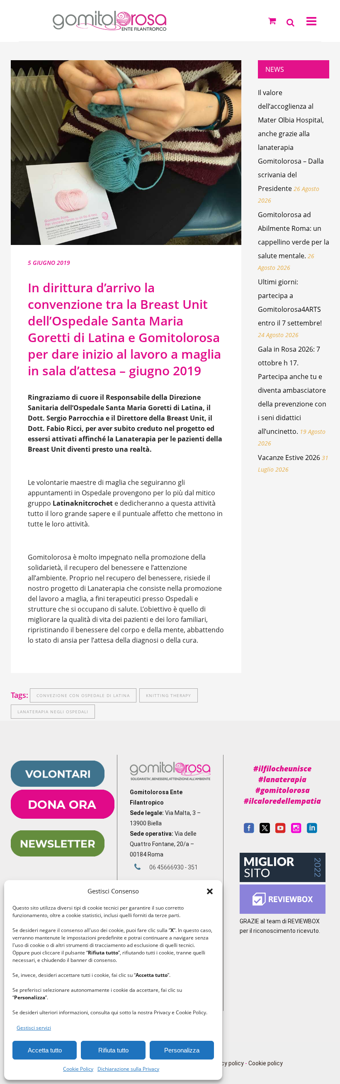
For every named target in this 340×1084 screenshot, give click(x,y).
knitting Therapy (168, 695)
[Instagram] (296, 831)
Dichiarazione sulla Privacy (128, 1068)
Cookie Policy (78, 1068)
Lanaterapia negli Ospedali (52, 712)
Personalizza (181, 1050)
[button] (210, 891)
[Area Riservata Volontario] (57, 784)
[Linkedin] (312, 831)
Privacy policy (226, 1063)
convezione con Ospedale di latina (83, 695)
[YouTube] (280, 831)
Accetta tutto (45, 1050)
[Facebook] (249, 831)
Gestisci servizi (34, 1027)
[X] (265, 831)
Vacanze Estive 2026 (289, 457)
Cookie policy (265, 1063)
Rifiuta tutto (113, 1050)
